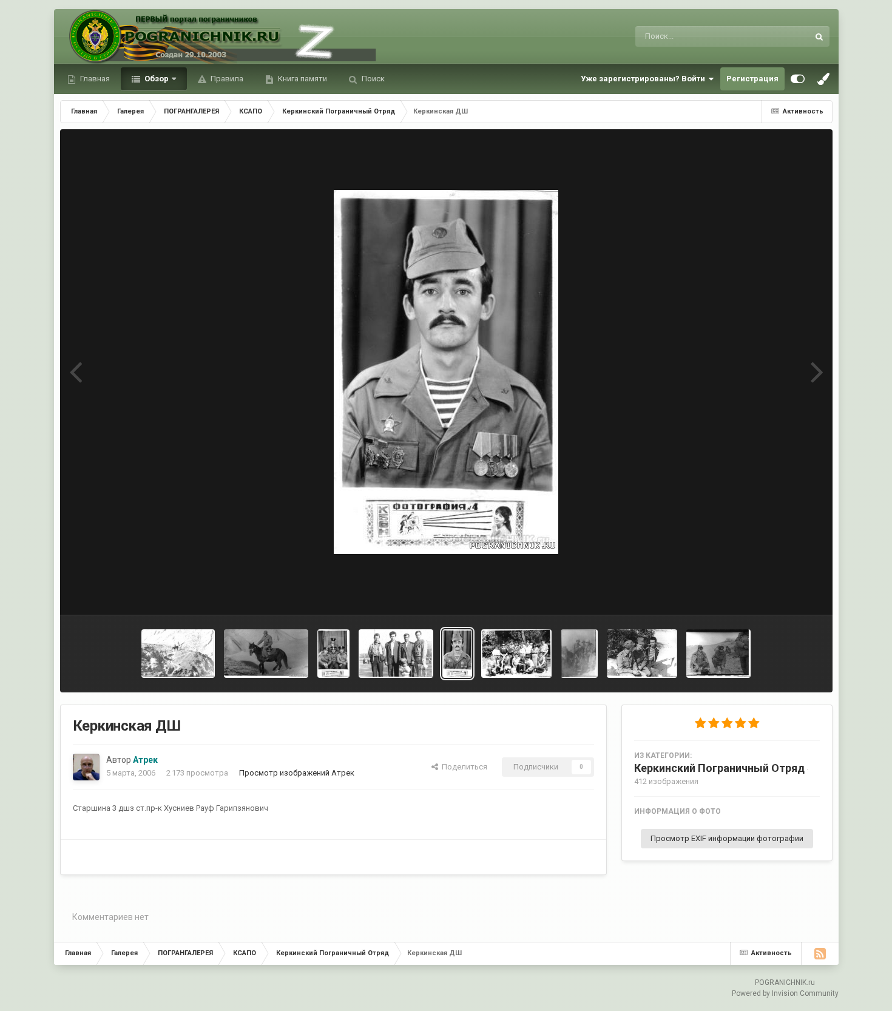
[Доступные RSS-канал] (820, 953)
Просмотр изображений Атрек (296, 772)
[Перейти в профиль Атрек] (86, 767)
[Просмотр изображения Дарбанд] (178, 653)
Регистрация (752, 78)
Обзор (156, 78)
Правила (226, 78)
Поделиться (462, 766)
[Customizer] (798, 78)
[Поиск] (819, 36)
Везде (781, 36)
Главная (94, 78)
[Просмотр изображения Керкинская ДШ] (333, 653)
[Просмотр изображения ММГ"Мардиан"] (642, 653)
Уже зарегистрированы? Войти (645, 78)
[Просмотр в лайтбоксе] (446, 372)
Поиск (372, 78)
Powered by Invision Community (785, 993)
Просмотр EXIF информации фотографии (726, 838)
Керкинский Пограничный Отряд (719, 768)
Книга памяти (301, 78)
